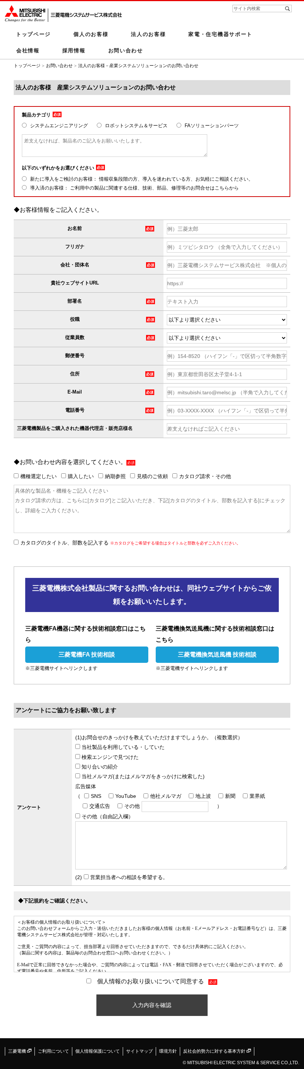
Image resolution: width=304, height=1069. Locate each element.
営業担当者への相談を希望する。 (128, 877)
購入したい (81, 476)
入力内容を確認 (151, 1005)
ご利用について (53, 1051)
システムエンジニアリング (58, 125)
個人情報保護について (97, 1051)
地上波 (203, 796)
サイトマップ (139, 1051)
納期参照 (115, 476)
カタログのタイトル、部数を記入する (130, 543)
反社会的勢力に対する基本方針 (215, 1051)
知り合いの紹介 (99, 767)
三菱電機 (17, 1051)
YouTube (125, 796)
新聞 (230, 796)
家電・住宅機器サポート (220, 34)
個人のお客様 (90, 34)
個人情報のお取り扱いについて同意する (150, 981)
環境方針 (168, 1051)
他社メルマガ (165, 796)
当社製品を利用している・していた (122, 747)
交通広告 (99, 806)
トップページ (33, 34)
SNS (96, 796)
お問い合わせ (125, 50)
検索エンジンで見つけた (109, 757)
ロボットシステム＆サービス (135, 125)
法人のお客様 (148, 34)
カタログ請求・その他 (205, 476)
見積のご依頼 (152, 476)
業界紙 (257, 796)
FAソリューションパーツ (211, 125)
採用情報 (74, 50)
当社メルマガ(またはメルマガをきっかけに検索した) (142, 776)
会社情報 (28, 50)
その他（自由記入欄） (106, 816)
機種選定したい (38, 476)
